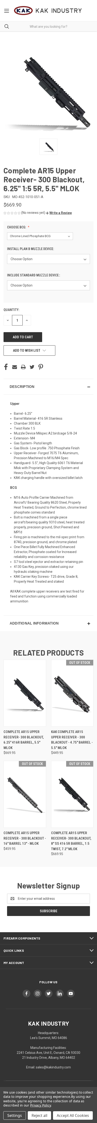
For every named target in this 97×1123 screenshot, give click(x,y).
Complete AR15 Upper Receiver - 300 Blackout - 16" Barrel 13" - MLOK (25, 838)
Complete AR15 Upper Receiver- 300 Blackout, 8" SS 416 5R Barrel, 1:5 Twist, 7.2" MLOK (71, 841)
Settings (14, 1115)
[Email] (14, 367)
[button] (59, 213)
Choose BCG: (17, 227)
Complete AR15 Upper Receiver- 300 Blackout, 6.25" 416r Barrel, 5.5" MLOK (24, 740)
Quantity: (11, 310)
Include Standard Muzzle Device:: (34, 275)
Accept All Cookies (73, 1115)
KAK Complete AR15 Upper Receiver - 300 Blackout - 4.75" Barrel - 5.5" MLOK (72, 740)
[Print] (23, 367)
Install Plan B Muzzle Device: (31, 249)
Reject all (39, 1115)
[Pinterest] (40, 367)
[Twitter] (32, 367)
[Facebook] (6, 367)
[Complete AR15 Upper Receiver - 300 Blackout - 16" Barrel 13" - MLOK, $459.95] (24, 794)
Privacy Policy (40, 1105)
